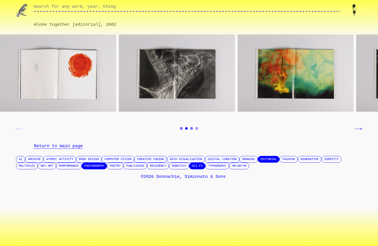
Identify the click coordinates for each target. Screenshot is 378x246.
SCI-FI (197, 166)
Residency (158, 166)
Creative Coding (150, 159)
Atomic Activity (59, 159)
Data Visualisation (186, 159)
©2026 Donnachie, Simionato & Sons (183, 176)
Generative (310, 159)
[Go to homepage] (22, 10)
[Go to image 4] (196, 128)
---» (358, 128)
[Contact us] (355, 10)
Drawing (248, 159)
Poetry (115, 166)
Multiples (27, 166)
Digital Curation (222, 159)
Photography (94, 166)
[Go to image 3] (191, 128)
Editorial (268, 159)
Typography (217, 166)
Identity (331, 159)
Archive (34, 159)
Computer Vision (117, 159)
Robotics (179, 166)
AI (20, 159)
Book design (89, 159)
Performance (69, 166)
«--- (19, 128)
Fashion (288, 159)
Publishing (135, 166)
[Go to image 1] (181, 128)
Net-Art (47, 166)
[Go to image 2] (186, 128)
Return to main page (58, 146)
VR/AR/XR (239, 166)
